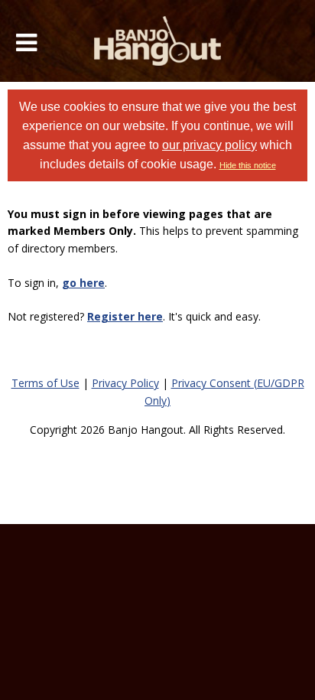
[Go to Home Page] (157, 41)
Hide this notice (247, 165)
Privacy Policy (125, 383)
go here (83, 282)
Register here (125, 316)
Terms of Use (45, 383)
